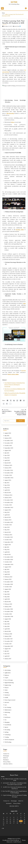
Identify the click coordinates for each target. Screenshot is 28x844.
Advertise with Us (7, 763)
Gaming (7, 692)
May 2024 (7, 487)
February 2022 (8, 534)
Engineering (8, 685)
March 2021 (8, 554)
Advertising (8, 670)
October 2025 (8, 445)
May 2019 (7, 596)
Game (6, 690)
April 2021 (7, 552)
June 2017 (7, 653)
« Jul (3, 828)
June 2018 (7, 624)
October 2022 (8, 524)
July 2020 (7, 569)
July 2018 (7, 621)
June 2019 (7, 594)
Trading (7, 737)
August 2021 (8, 544)
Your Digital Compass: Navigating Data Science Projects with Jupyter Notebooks (14, 384)
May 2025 (7, 458)
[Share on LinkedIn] (14, 400)
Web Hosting (8, 742)
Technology (8, 734)
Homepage (6, 755)
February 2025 (8, 465)
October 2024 (8, 475)
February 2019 (8, 604)
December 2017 (9, 638)
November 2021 (9, 537)
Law (6, 705)
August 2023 (8, 510)
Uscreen (23, 370)
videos (12, 122)
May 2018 (7, 626)
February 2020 (8, 576)
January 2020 (8, 579)
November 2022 (9, 522)
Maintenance (8, 710)
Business (7, 675)
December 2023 (9, 500)
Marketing (7, 712)
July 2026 (7, 435)
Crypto (6, 677)
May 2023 (7, 512)
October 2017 (8, 643)
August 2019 (8, 589)
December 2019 (9, 581)
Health (6, 697)
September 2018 (9, 616)
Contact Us (6, 753)
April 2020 (7, 574)
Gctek (14, 2)
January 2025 (8, 467)
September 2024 (9, 477)
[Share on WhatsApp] (17, 400)
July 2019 (7, 591)
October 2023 (8, 505)
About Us (5, 757)
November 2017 (9, 641)
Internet (7, 702)
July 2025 (7, 453)
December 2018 (9, 609)
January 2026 (8, 438)
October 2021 (8, 539)
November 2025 (9, 443)
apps (24, 303)
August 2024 (8, 480)
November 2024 (9, 472)
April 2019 (7, 599)
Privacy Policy (6, 761)
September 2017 (9, 646)
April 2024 (7, 490)
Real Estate (7, 717)
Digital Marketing (9, 682)
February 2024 (8, 495)
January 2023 (8, 519)
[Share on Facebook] (7, 400)
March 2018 (8, 631)
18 (7, 821)
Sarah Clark (16, 26)
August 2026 (8, 433)
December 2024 (9, 470)
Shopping (7, 722)
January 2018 (8, 636)
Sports (6, 727)
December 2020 (9, 557)
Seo (5, 719)
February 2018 (8, 633)
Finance (7, 687)
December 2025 (9, 440)
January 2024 (8, 497)
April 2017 (7, 656)
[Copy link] (10, 403)
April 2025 (7, 460)
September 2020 (9, 564)
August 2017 (8, 648)
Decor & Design (9, 680)
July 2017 (7, 651)
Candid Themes (17, 842)
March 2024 (8, 492)
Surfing (6, 732)
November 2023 (9, 502)
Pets (6, 714)
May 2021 (7, 549)
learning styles (20, 229)
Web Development (9, 739)
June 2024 (7, 485)
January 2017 (8, 658)
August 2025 (8, 450)
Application (7, 672)
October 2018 (8, 614)
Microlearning (10, 113)
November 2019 (9, 584)
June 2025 (7, 455)
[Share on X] (10, 400)
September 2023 (9, 507)
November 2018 (9, 611)
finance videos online (13, 374)
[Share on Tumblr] (3, 403)
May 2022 (7, 529)
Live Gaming (8, 707)
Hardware (7, 695)
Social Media (8, 724)
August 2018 (8, 619)
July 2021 (7, 547)
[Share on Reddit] (23, 400)
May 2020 (7, 572)
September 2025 (9, 448)
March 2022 (8, 532)
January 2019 (8, 606)
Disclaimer (6, 759)
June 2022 (7, 527)
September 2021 (9, 542)
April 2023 (7, 515)
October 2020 (8, 562)
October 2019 (8, 586)
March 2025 (8, 463)
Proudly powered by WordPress (11, 840)
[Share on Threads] (7, 403)
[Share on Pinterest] (20, 400)
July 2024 (7, 482)
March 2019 (8, 601)
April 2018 (7, 629)
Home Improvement (10, 700)
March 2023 (8, 517)
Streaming (7, 729)
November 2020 (9, 559)
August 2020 (8, 567)
